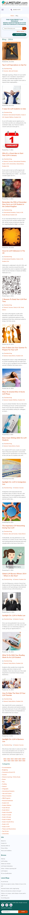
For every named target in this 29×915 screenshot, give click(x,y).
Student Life (17, 117)
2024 (16, 760)
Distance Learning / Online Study (11, 777)
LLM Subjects (4, 871)
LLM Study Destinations (7, 866)
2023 (12, 760)
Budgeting (5, 770)
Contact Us (3, 843)
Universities (12, 163)
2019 (19, 758)
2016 (8, 758)
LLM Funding (4, 861)
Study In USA (6, 826)
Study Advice (20, 163)
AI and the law (4, 881)
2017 (12, 758)
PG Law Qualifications (6, 873)
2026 (23, 760)
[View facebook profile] (2, 905)
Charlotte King (8, 68)
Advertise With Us (5, 845)
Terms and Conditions (6, 850)
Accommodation (6, 767)
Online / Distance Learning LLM (8, 868)
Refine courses (20, 31)
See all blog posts (5, 897)
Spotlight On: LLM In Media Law (13, 615)
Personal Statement (7, 800)
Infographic (5, 788)
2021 (5, 760)
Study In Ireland (6, 819)
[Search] (24, 28)
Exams (18, 446)
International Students (14, 114)
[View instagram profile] (6, 905)
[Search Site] (11, 10)
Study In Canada (6, 814)
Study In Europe (6, 817)
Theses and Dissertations (9, 829)
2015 (4, 758)
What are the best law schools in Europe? (11, 891)
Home (12, 15)
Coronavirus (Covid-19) (8, 772)
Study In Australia (7, 812)
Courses (6, 71)
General (6, 114)
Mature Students (6, 795)
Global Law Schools (5, 863)
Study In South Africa (8, 821)
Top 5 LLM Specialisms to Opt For (14, 65)
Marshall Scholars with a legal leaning (10, 888)
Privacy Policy (4, 848)
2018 (16, 758)
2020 (23, 758)
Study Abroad (6, 214)
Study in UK (5, 163)
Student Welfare (9, 117)
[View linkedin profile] (10, 905)
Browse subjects (20, 34)
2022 (9, 760)
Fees (3, 781)
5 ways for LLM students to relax (14, 109)
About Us (3, 840)
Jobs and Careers (13, 71)
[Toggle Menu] (2, 9)
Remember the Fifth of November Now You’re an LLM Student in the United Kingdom (14, 204)
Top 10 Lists (5, 831)
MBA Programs (6, 798)
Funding (4, 784)
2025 (20, 760)
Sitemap (3, 858)
